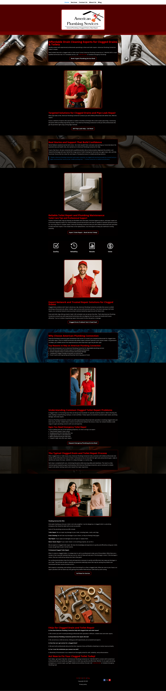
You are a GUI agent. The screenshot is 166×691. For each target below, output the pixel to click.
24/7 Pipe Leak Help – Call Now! (83, 128)
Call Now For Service (83, 573)
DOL (84, 678)
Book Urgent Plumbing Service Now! (83, 58)
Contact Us (83, 2)
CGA (81, 678)
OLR (77, 678)
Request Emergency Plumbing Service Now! (83, 443)
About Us (92, 2)
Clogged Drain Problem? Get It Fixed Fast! (83, 322)
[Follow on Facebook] (104, 680)
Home (67, 2)
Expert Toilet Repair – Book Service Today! (83, 232)
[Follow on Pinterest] (110, 680)
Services (74, 2)
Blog (99, 2)
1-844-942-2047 (82, 54)
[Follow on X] (107, 680)
